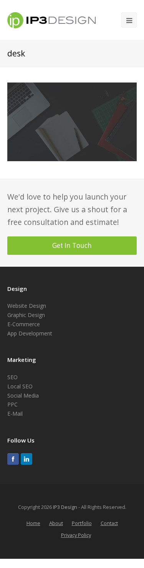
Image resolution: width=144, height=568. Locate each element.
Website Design (26, 305)
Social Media (23, 395)
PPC (12, 404)
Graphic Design (26, 315)
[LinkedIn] (26, 459)
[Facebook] (13, 459)
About (56, 523)
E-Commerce (23, 324)
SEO (12, 377)
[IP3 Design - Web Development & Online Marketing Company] (51, 19)
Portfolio (82, 523)
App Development (29, 333)
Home (33, 523)
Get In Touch (72, 245)
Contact (109, 523)
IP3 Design (65, 507)
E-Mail (15, 413)
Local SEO (20, 386)
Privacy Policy (76, 535)
